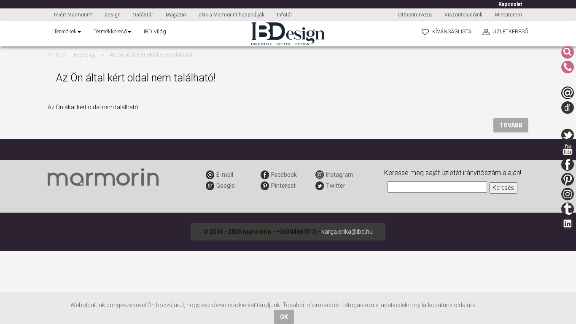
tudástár (143, 15)
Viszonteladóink (463, 15)
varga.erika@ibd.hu (347, 231)
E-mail (224, 174)
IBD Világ (155, 31)
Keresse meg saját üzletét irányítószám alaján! (452, 173)
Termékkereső (110, 31)
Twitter (335, 185)
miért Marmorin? (73, 15)
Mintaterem (508, 15)
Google (225, 185)
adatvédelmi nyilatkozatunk (416, 305)
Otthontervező (415, 15)
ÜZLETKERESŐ (510, 31)
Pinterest (283, 185)
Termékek (65, 31)
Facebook (284, 174)
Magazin (176, 15)
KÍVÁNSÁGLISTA (451, 31)
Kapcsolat (510, 4)
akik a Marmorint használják (231, 15)
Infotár (284, 15)
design (113, 15)
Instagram (339, 174)
